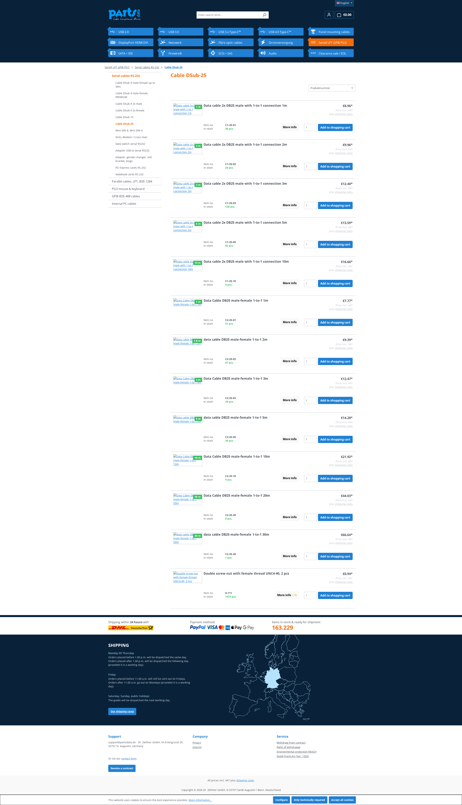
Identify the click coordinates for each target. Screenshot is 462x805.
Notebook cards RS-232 (129, 174)
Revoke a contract (122, 768)
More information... (200, 800)
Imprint (197, 747)
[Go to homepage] (124, 14)
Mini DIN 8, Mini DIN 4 (129, 130)
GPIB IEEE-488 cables (126, 196)
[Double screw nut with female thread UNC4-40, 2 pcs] (187, 585)
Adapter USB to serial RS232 (132, 150)
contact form (128, 758)
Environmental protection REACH (296, 751)
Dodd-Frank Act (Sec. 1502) (293, 756)
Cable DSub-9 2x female (130, 110)
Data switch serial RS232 (130, 144)
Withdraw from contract (291, 742)
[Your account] (329, 15)
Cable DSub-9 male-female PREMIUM (132, 95)
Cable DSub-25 (124, 123)
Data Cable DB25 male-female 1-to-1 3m (236, 378)
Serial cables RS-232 (126, 76)
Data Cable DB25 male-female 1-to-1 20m (237, 495)
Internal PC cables (124, 204)
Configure (281, 800)
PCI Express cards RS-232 (131, 167)
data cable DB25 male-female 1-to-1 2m (235, 339)
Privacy (197, 742)
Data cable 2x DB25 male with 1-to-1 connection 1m (245, 105)
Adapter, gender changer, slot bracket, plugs (134, 159)
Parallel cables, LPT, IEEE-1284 (132, 181)
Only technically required (309, 800)
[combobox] (228, 15)
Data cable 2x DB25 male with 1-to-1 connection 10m (246, 261)
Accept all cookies (342, 800)
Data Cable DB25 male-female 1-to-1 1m (236, 300)
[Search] (264, 15)
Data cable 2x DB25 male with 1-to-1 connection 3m (245, 183)
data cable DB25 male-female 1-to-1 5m (235, 417)
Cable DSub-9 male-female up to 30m (135, 84)
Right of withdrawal (288, 747)
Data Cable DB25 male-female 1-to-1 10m (237, 456)
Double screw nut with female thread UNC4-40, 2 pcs (246, 573)
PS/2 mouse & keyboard (128, 189)
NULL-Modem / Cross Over (131, 137)
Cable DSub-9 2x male (129, 103)
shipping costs (344, 114)
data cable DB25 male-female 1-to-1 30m (236, 534)
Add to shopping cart (335, 127)
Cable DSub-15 (124, 117)
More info (290, 127)
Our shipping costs (122, 711)
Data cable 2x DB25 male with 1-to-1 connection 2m (245, 144)
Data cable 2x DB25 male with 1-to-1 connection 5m (245, 222)
